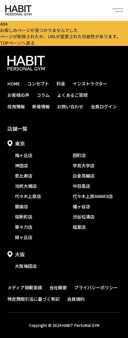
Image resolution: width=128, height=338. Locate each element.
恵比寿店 (23, 176)
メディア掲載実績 (24, 287)
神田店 (21, 165)
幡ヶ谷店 (81, 206)
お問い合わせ (70, 106)
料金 (61, 83)
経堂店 (79, 227)
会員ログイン (104, 106)
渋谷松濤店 (83, 217)
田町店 (79, 155)
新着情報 (41, 106)
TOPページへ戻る (17, 43)
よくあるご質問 (72, 95)
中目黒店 (81, 186)
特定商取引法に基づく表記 (33, 299)
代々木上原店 (28, 196)
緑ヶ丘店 (23, 237)
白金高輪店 (83, 176)
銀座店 (21, 206)
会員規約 (76, 299)
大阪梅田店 (26, 266)
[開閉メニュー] (117, 10)
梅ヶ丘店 (23, 155)
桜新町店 (23, 217)
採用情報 (16, 106)
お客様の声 (18, 95)
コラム (43, 95)
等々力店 (23, 227)
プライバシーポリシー (96, 287)
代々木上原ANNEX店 (93, 196)
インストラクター (90, 83)
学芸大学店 (83, 165)
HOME (13, 83)
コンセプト (38, 83)
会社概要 (58, 287)
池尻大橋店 (26, 186)
